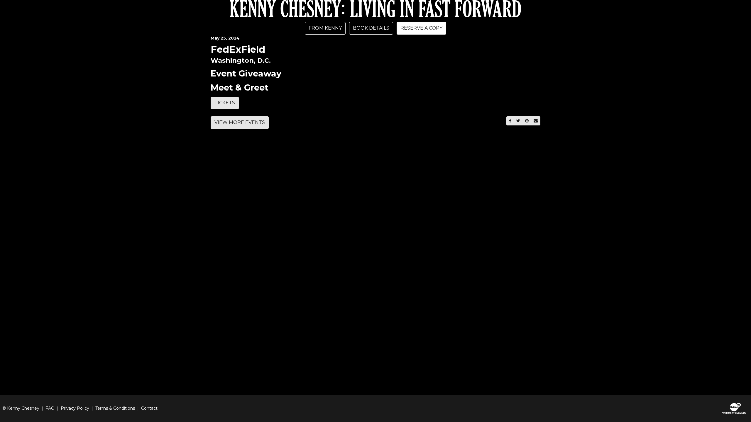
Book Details (371, 28)
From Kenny (325, 28)
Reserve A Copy (421, 28)
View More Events (239, 122)
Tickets (224, 103)
